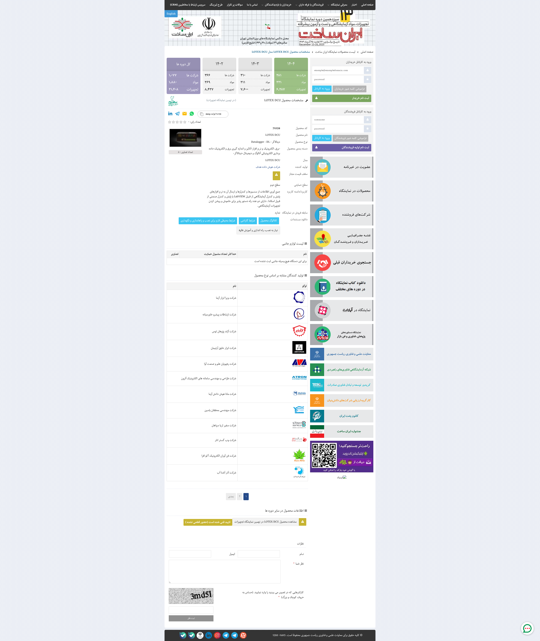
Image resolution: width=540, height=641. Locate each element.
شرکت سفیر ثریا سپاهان (224, 425)
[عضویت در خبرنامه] (341, 168)
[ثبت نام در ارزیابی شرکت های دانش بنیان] (341, 401)
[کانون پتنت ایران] (341, 417)
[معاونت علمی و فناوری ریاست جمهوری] (199, 635)
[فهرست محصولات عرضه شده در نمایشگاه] (341, 191)
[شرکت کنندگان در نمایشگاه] (341, 215)
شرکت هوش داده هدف (268, 167)
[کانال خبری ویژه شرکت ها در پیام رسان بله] (182, 635)
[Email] (184, 114)
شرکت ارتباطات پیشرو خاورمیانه (219, 314)
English (171, 14)
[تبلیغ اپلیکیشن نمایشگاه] (341, 457)
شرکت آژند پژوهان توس (224, 331)
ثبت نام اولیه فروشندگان (355, 147)
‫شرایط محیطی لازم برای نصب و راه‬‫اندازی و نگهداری (208, 220)
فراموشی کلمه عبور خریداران (349, 89)
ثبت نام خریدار (360, 98)
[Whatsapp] (191, 114)
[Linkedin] (170, 114)
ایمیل (232, 554)
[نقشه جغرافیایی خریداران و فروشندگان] (341, 239)
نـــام (302, 554)
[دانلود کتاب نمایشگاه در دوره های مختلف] (341, 287)
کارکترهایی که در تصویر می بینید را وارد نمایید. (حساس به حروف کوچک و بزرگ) (273, 594)
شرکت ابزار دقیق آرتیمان (223, 348)
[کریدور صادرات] (341, 386)
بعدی (231, 496)
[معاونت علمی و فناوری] (341, 355)
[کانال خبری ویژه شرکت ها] (234, 635)
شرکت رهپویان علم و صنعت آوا (220, 364)
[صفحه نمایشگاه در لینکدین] (208, 635)
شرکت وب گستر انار (225, 440)
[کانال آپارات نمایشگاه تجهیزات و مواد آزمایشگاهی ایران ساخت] (341, 311)
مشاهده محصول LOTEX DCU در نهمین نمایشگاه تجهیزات (266, 522)
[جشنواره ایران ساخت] (341, 432)
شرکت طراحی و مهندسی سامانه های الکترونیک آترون (208, 378)
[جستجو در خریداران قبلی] (341, 263)
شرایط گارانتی (248, 220)
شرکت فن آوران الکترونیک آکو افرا (218, 456)
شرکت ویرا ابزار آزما (226, 298)
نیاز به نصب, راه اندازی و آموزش (258, 230)
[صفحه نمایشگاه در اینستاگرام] (216, 635)
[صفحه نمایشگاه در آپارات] (242, 635)
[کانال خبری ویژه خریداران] (225, 635)
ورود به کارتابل (322, 88)
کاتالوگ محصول (269, 220)
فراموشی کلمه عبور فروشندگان (350, 138)
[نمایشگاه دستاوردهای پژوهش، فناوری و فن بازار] (341, 335)
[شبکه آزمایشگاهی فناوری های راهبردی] (341, 370)
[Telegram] (177, 114)
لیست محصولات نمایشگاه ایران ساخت (335, 52)
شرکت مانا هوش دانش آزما (222, 394)
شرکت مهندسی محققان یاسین (220, 410)
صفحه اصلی (366, 52)
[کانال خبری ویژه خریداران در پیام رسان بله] (190, 635)
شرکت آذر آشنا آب (226, 472)
